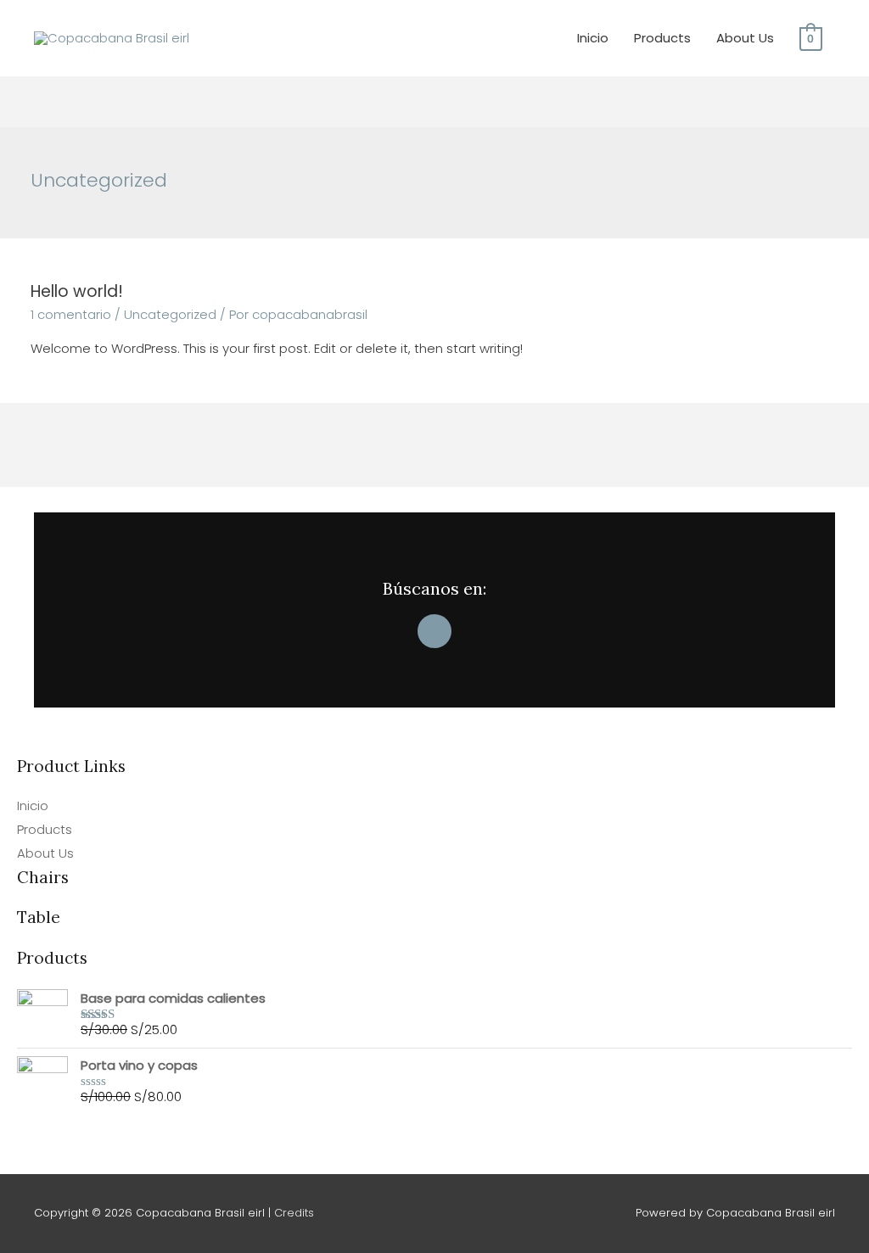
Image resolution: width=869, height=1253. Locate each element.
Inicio (592, 38)
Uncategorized (170, 314)
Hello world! (77, 291)
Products (662, 38)
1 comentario (71, 314)
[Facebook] (434, 631)
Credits (294, 1213)
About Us (745, 38)
